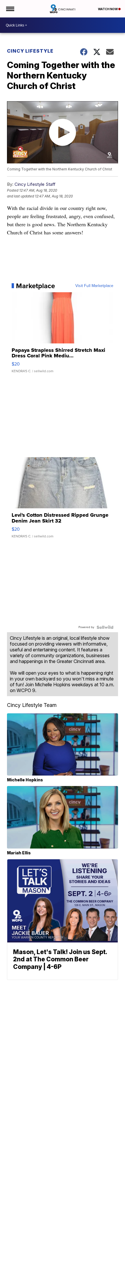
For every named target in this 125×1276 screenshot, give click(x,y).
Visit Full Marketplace (94, 286)
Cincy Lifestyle (30, 51)
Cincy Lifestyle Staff (35, 184)
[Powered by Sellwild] (105, 627)
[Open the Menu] (9, 8)
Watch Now (108, 9)
